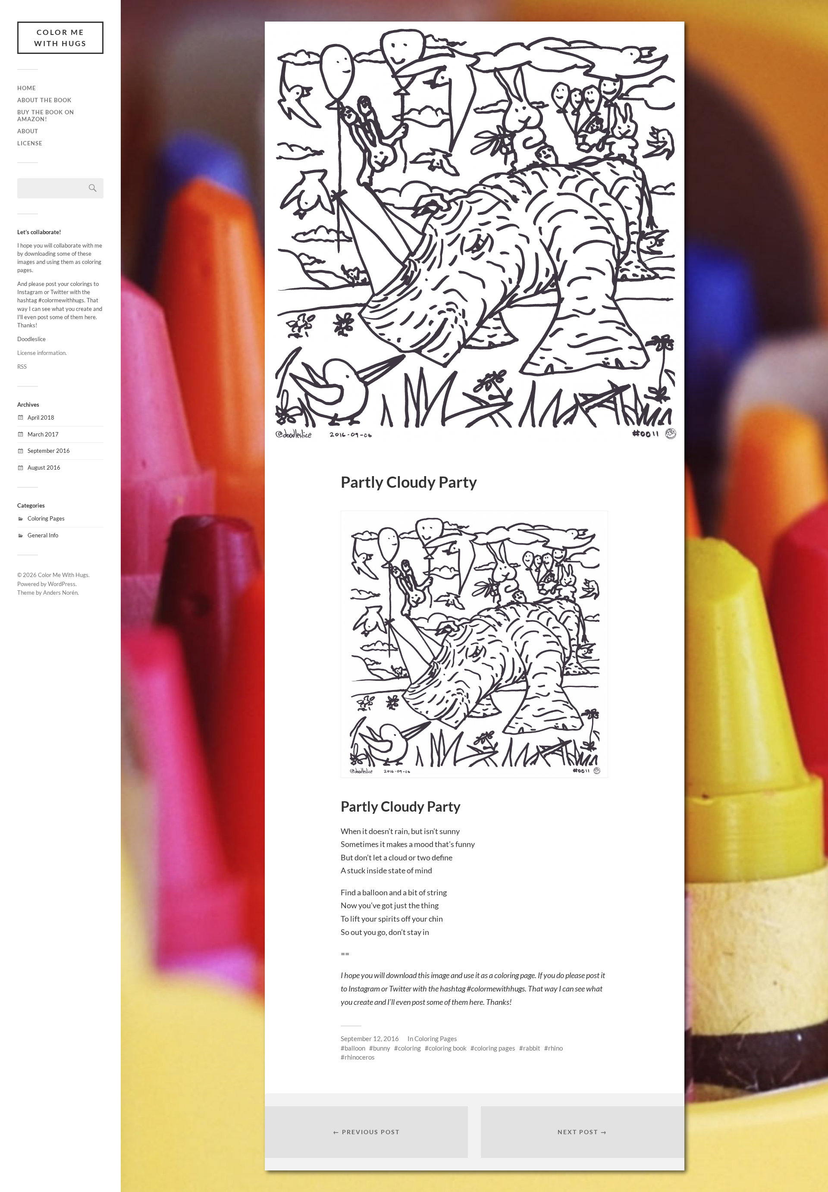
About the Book (44, 100)
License (29, 143)
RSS (22, 366)
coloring (409, 1048)
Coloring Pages (46, 518)
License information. (42, 352)
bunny (381, 1048)
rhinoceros (360, 1057)
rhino (555, 1048)
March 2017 (43, 434)
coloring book (448, 1048)
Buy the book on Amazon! (45, 115)
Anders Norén (60, 592)
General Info (43, 535)
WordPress (61, 583)
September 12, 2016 (370, 1038)
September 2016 (49, 450)
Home (26, 88)
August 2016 (44, 467)
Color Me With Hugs (60, 38)
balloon (355, 1048)
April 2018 (41, 417)
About (27, 131)
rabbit (531, 1048)
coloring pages (494, 1048)
